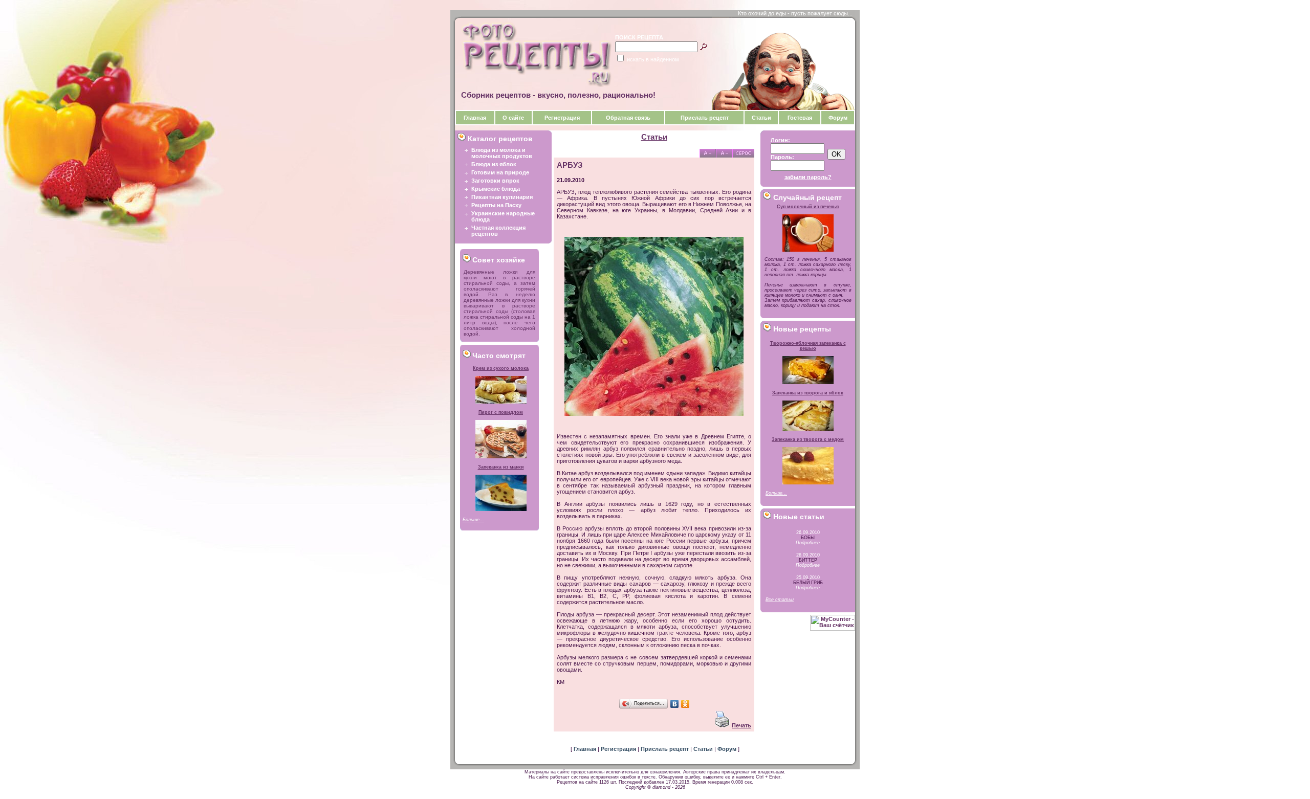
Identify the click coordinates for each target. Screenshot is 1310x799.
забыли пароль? (808, 177)
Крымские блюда (495, 189)
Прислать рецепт (705, 118)
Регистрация (562, 118)
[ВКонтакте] (674, 704)
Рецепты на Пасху (496, 205)
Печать (741, 725)
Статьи (761, 118)
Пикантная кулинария (502, 197)
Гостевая (800, 118)
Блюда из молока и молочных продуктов (501, 153)
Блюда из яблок (493, 164)
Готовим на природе (500, 172)
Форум (837, 118)
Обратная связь (628, 118)
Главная (475, 118)
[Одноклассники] (685, 704)
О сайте (513, 118)
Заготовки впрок (495, 180)
